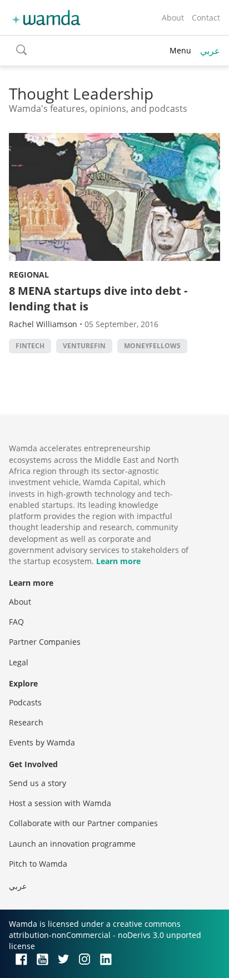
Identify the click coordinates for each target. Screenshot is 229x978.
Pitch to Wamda (38, 863)
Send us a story (37, 783)
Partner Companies (45, 641)
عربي (210, 50)
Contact (206, 17)
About (173, 17)
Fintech (30, 345)
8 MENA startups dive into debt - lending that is (98, 298)
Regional (29, 274)
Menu (180, 50)
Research (26, 722)
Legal (18, 662)
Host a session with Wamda (60, 803)
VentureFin (84, 345)
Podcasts (25, 702)
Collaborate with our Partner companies (83, 823)
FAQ (16, 621)
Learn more (118, 561)
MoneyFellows (152, 345)
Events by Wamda (42, 742)
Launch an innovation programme (72, 843)
